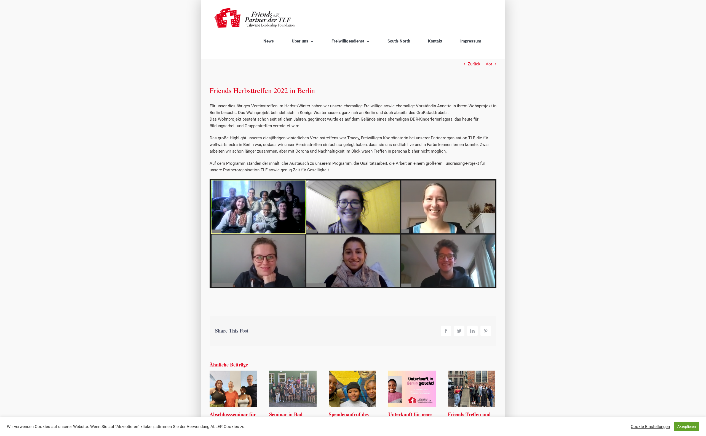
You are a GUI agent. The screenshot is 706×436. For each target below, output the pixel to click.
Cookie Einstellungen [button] (650, 426)
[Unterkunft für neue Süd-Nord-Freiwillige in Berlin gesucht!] (412, 388)
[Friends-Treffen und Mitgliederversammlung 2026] (471, 388)
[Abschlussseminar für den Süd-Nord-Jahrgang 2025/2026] (233, 388)
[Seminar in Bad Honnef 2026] (293, 388)
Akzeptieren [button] (686, 426)
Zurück (474, 64)
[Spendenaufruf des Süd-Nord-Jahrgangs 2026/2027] (352, 388)
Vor (489, 64)
